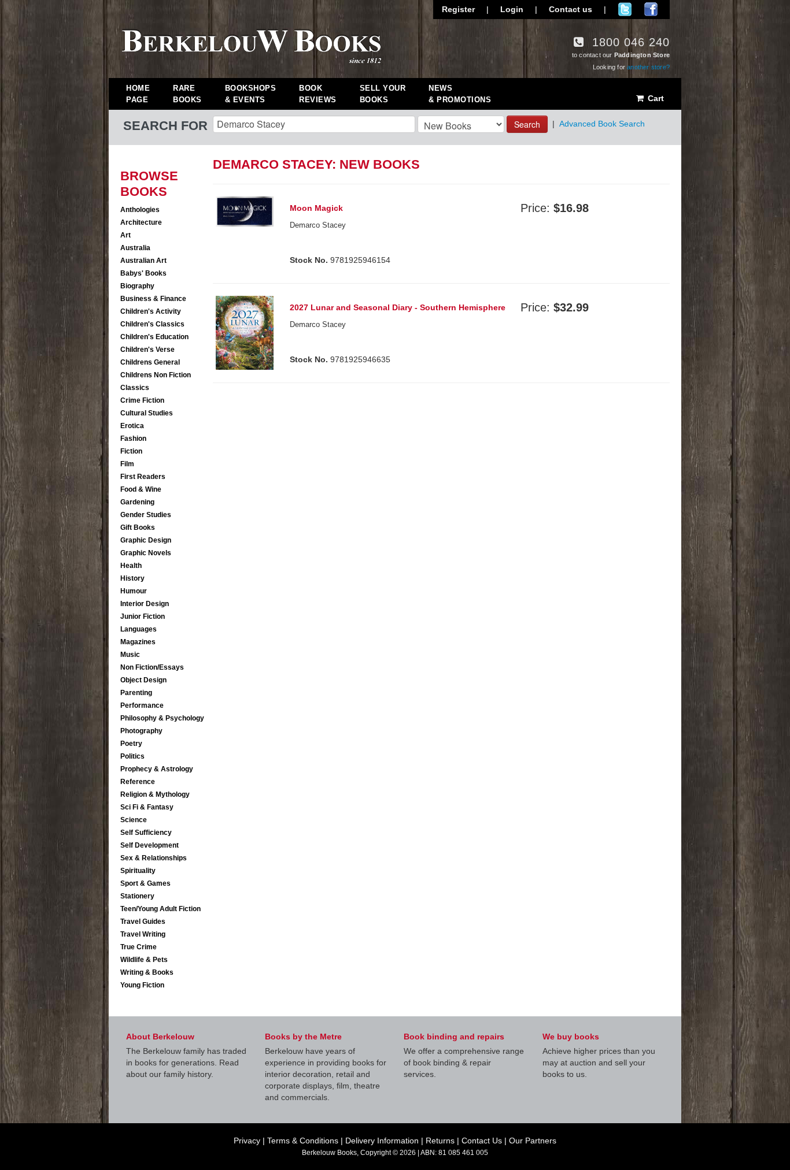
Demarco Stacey (318, 225)
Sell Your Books (383, 94)
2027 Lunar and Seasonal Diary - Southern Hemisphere (397, 307)
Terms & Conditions (302, 1140)
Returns (440, 1140)
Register (458, 9)
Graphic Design (145, 540)
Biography (137, 286)
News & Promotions (460, 94)
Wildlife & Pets (144, 960)
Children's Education (154, 337)
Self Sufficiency (146, 833)
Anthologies (140, 210)
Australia (135, 248)
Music (130, 655)
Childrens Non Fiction (155, 375)
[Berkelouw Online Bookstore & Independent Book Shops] (251, 45)
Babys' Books (143, 273)
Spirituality (138, 871)
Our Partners (532, 1140)
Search (527, 124)
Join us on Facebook (651, 9)
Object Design (143, 680)
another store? (648, 67)
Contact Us (482, 1140)
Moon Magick (316, 208)
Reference (137, 782)
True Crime (138, 947)
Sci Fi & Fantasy (146, 807)
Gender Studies (145, 515)
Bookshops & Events (250, 94)
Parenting (136, 693)
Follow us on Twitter (625, 9)
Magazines (138, 642)
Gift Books (137, 527)
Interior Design (144, 604)
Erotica (132, 426)
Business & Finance (153, 299)
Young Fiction (142, 985)
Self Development (149, 845)
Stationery (137, 896)
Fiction (131, 451)
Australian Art (143, 261)
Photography (141, 731)
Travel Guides (142, 922)
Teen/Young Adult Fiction (160, 909)
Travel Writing (142, 934)
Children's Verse (147, 350)
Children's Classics (152, 324)
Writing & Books (146, 972)
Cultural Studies (146, 413)
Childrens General (150, 362)
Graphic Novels (145, 553)
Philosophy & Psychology (162, 718)
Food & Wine (140, 489)
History (132, 578)
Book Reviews (318, 94)
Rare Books (187, 94)
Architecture (141, 222)
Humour (133, 591)
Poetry (131, 744)
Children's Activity (150, 311)
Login (511, 9)
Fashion (133, 438)
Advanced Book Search (602, 123)
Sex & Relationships (153, 858)
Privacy (247, 1140)
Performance (142, 705)
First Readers (142, 477)
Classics (134, 388)
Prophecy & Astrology (156, 769)
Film (127, 464)
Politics (132, 756)
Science (133, 820)
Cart (654, 98)
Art (125, 235)
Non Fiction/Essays (152, 667)
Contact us (570, 9)
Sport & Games (145, 883)
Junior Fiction (142, 616)
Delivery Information (382, 1140)
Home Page (138, 94)
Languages (138, 629)
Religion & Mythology (155, 794)
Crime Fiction (142, 400)
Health (131, 566)
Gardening (137, 502)
